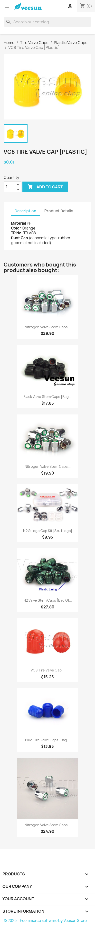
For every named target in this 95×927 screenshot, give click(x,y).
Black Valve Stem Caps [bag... (47, 396)
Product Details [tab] (58, 210)
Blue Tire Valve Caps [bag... (47, 740)
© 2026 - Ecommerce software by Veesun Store (45, 920)
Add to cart (45, 187)
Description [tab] (25, 210)
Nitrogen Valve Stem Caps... (48, 327)
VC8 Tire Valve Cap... (48, 670)
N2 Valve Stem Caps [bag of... (47, 600)
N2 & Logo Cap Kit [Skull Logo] (47, 530)
